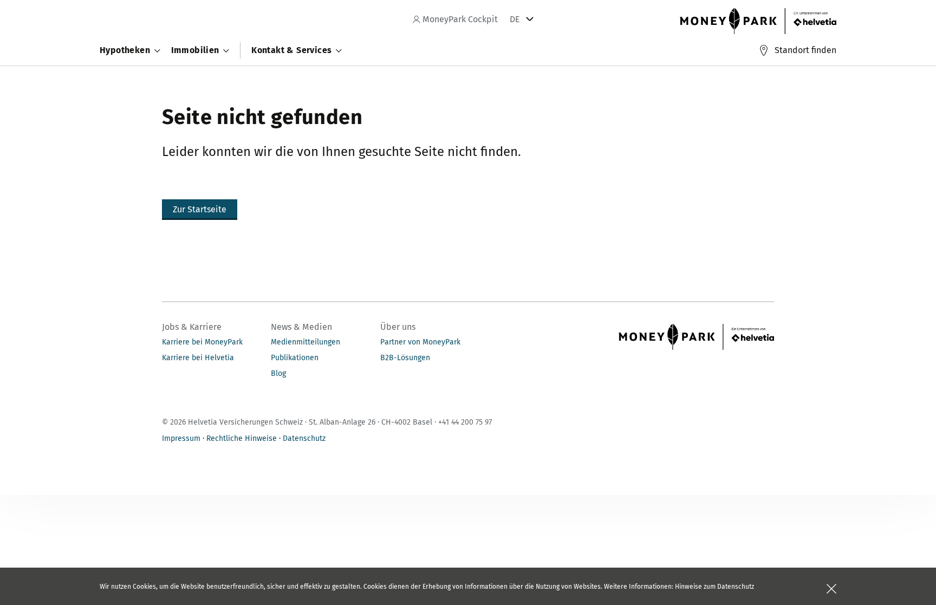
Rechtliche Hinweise (241, 438)
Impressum (181, 438)
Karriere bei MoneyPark (202, 342)
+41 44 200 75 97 (465, 422)
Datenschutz (304, 438)
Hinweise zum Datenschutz (714, 586)
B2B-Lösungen (405, 357)
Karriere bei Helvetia (198, 357)
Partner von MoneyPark (420, 342)
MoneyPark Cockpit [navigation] (459, 19)
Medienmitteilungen (305, 342)
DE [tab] (515, 19)
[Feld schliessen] (831, 589)
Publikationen (294, 357)
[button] (199, 209)
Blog (278, 373)
